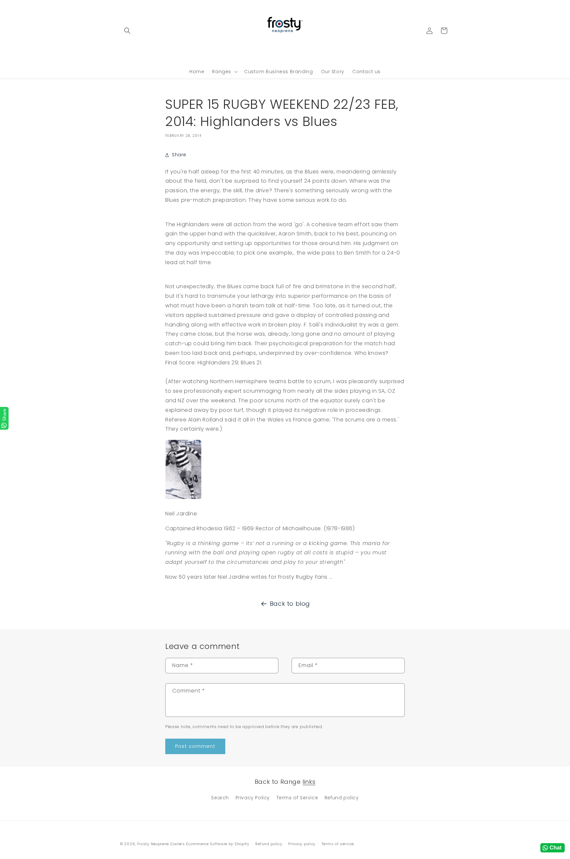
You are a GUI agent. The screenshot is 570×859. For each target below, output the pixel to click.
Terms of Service (297, 797)
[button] (127, 30)
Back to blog (290, 603)
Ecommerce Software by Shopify (217, 843)
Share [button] (179, 154)
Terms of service (338, 843)
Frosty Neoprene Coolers (161, 843)
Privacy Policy (253, 797)
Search (220, 797)
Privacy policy (301, 843)
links (308, 782)
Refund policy (342, 797)
